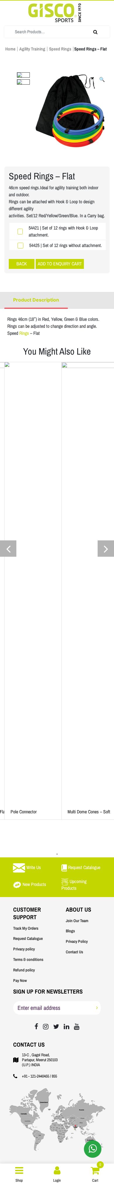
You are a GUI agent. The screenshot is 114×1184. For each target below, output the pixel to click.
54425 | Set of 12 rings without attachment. (65, 245)
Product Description (36, 300)
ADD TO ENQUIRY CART (60, 263)
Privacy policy (24, 949)
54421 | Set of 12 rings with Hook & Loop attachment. (63, 231)
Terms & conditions (28, 959)
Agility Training (32, 49)
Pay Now (20, 980)
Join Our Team (77, 921)
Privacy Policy (77, 941)
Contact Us (74, 952)
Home (10, 49)
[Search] (95, 32)
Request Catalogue (28, 938)
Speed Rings (60, 49)
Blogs (70, 931)
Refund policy (24, 970)
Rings (24, 333)
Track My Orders (25, 928)
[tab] (36, 300)
